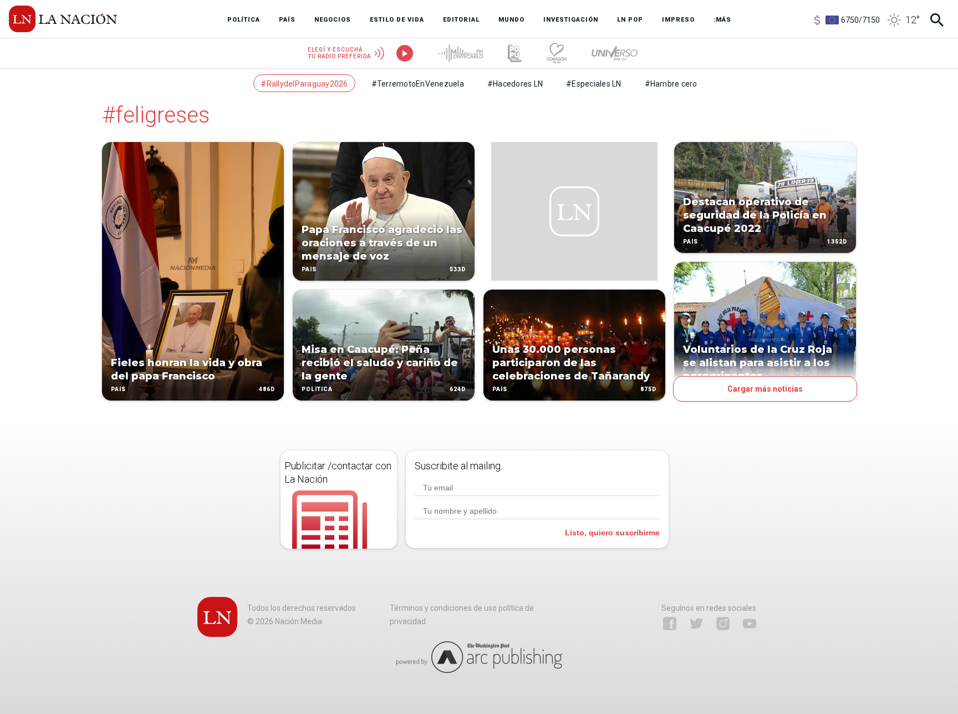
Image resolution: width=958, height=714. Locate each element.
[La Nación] (63, 19)
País (118, 389)
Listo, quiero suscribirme (612, 532)
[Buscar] (937, 20)
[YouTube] (749, 623)
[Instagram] (723, 623)
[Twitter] (696, 623)
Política (317, 389)
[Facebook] (670, 623)
